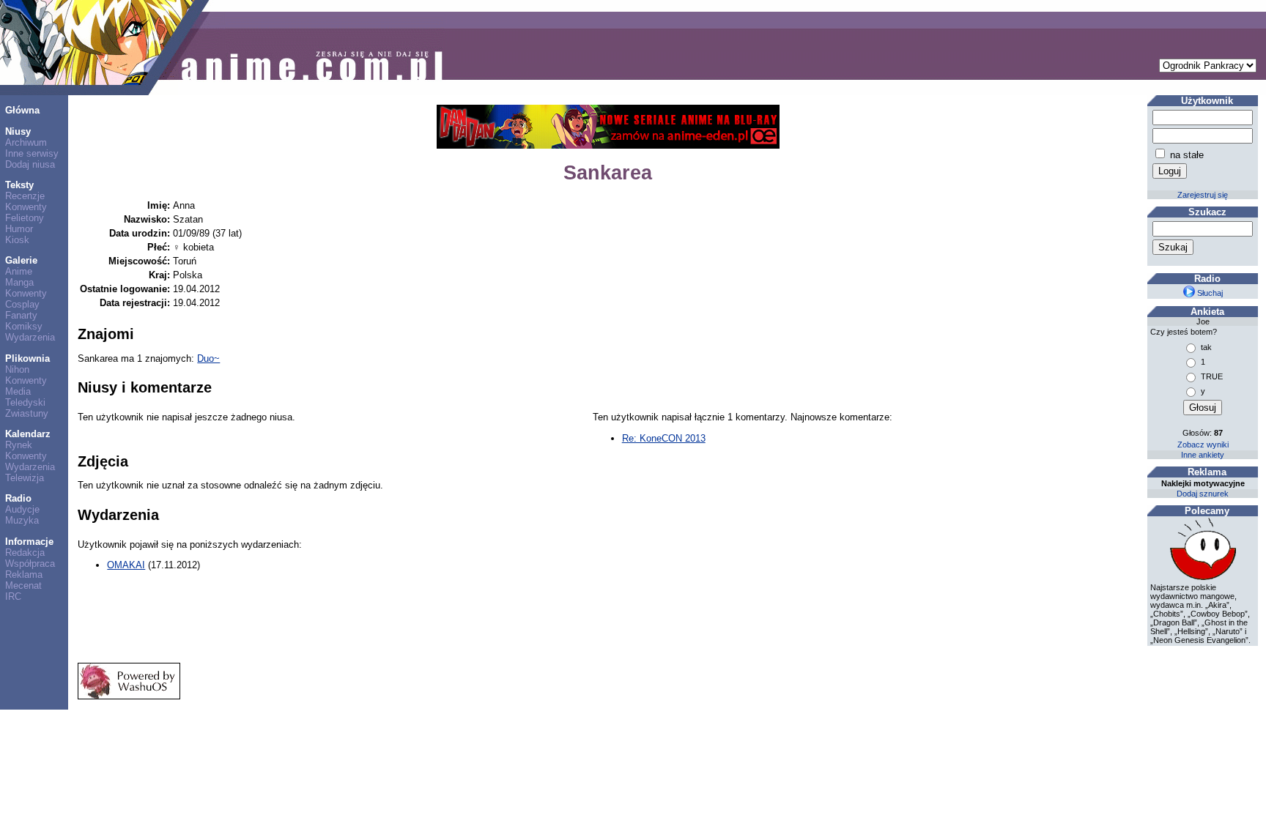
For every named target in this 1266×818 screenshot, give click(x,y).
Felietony (24, 217)
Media (18, 391)
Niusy (18, 131)
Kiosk (17, 239)
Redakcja (25, 552)
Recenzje (25, 195)
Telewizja (24, 477)
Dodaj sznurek (1203, 493)
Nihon (17, 369)
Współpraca (30, 563)
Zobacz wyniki (1203, 444)
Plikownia (27, 358)
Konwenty (26, 206)
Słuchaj (1209, 293)
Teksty (19, 184)
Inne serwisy (32, 153)
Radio (18, 498)
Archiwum (26, 142)
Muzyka (22, 520)
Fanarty (21, 315)
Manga (19, 282)
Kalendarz (28, 433)
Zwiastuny (26, 413)
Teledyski (25, 402)
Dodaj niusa (30, 164)
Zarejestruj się (1202, 194)
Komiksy (23, 326)
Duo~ (208, 358)
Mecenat (23, 585)
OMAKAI (126, 564)
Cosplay (22, 304)
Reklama (23, 574)
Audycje (22, 509)
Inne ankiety (1202, 454)
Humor (19, 228)
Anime (18, 271)
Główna (22, 110)
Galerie (21, 260)
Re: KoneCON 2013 (664, 438)
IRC (13, 596)
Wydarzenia (30, 337)
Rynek (18, 444)
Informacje (29, 541)
